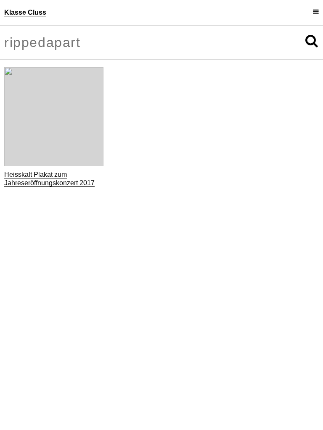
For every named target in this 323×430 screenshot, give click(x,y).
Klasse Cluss (25, 12)
